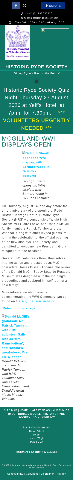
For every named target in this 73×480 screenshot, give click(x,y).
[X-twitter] (24, 5)
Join (36, 417)
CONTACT (48, 417)
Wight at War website (38, 301)
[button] (53, 5)
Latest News (40, 410)
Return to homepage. (19, 308)
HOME (24, 410)
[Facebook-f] (16, 5)
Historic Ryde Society (36, 66)
